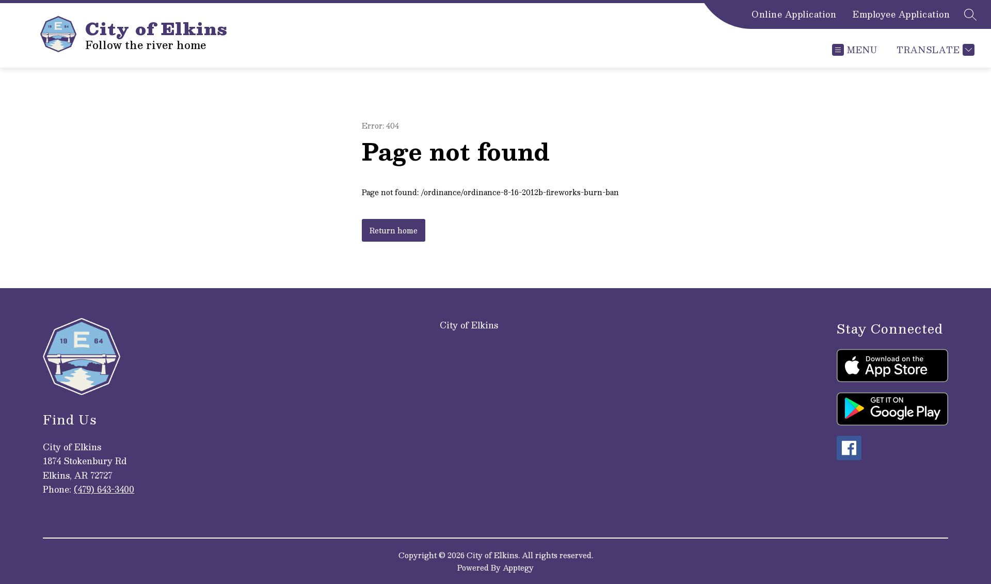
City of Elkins (469, 325)
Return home (394, 230)
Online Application (794, 14)
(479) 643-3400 (104, 489)
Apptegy (518, 567)
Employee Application (901, 14)
